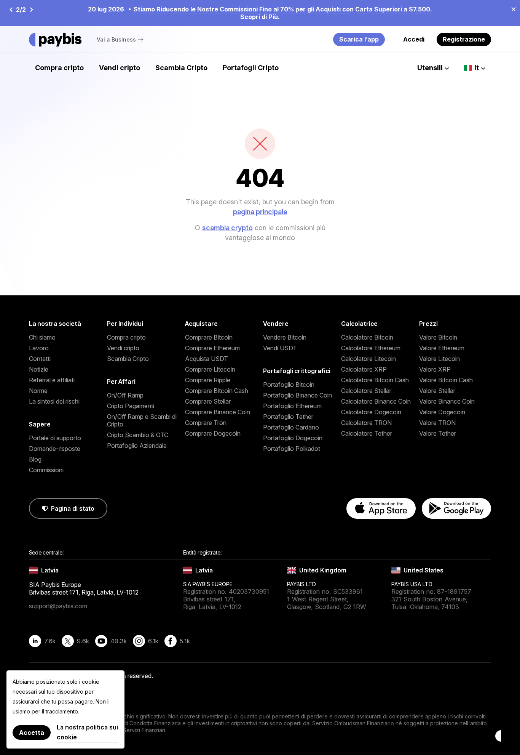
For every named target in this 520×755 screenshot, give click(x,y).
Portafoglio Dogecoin (292, 438)
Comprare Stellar (208, 401)
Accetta (31, 732)
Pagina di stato (72, 508)
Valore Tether (437, 433)
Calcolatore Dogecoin (371, 412)
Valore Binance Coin (447, 401)
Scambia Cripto (181, 68)
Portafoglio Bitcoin (288, 384)
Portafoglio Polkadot (291, 448)
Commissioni (46, 470)
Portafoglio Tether (288, 416)
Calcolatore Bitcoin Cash (375, 380)
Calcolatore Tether (366, 433)
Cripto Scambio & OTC (137, 435)
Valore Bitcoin (438, 337)
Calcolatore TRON (366, 422)
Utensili (430, 68)
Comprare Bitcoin (209, 337)
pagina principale (260, 212)
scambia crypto (227, 228)
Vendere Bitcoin (284, 337)
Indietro (10, 9)
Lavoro (39, 348)
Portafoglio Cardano (291, 427)
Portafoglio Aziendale (137, 445)
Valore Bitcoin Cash (446, 380)
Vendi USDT (280, 348)
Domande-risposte (54, 448)
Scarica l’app (359, 39)
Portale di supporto (55, 438)
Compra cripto (59, 68)
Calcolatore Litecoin (368, 358)
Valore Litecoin (439, 358)
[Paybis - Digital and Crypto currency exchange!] (55, 39)
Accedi (413, 39)
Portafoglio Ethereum (292, 406)
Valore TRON (437, 422)
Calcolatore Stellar (366, 390)
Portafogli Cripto (251, 68)
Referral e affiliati (52, 380)
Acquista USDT (206, 358)
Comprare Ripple (207, 380)
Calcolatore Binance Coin (376, 401)
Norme (38, 390)
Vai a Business (116, 39)
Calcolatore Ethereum (370, 348)
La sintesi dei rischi (54, 401)
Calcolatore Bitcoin (367, 337)
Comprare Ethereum (212, 348)
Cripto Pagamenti (130, 406)
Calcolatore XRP (364, 369)
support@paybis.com (58, 606)
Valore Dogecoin (442, 412)
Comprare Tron (206, 422)
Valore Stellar (437, 390)
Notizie (38, 369)
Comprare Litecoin (210, 369)
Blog (35, 459)
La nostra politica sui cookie (87, 732)
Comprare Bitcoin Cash (216, 390)
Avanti (31, 9)
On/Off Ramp (125, 395)
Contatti (40, 358)
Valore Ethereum (441, 348)
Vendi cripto (119, 68)
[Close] (511, 8)
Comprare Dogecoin (213, 433)
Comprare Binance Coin (217, 412)
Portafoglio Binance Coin (297, 395)
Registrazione (464, 39)
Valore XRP (435, 369)
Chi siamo (42, 337)
